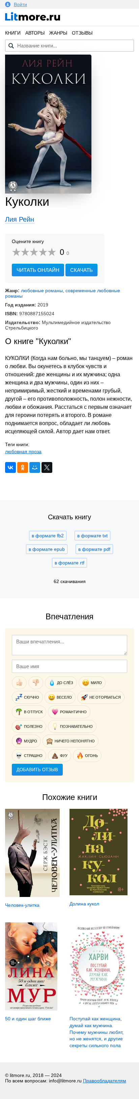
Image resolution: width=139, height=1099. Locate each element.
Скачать (81, 270)
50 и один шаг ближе (28, 1018)
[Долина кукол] (99, 893)
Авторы (35, 33)
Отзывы (82, 33)
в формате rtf (69, 562)
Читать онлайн (38, 270)
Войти (20, 4)
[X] (46, 467)
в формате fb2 (48, 535)
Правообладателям (104, 1080)
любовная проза (23, 451)
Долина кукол (84, 903)
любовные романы (42, 290)
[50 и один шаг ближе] (31, 1009)
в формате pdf (94, 549)
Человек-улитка (22, 905)
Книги (13, 33)
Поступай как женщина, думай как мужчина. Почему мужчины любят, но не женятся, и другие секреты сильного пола (96, 1032)
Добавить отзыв (37, 769)
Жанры (58, 33)
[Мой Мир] (34, 467)
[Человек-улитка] (32, 895)
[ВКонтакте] (10, 467)
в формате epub (47, 549)
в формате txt (92, 535)
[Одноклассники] (22, 467)
